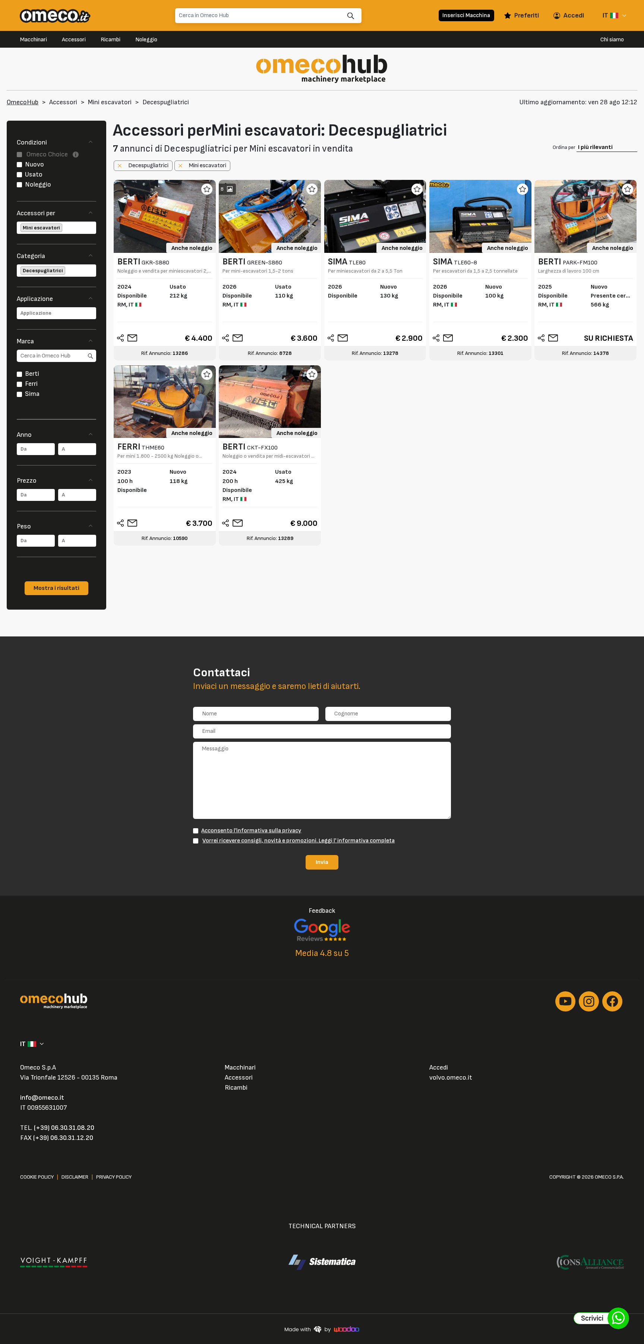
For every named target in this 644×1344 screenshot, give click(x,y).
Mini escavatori (110, 102)
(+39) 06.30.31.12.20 (63, 1138)
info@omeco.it (42, 1098)
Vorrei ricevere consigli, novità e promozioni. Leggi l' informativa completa (298, 840)
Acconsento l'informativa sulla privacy (251, 830)
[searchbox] (64, 228)
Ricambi (110, 39)
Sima (32, 394)
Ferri (31, 384)
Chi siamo (612, 39)
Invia (322, 862)
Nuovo (34, 164)
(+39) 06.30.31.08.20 (64, 1128)
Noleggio (146, 39)
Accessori (74, 39)
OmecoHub (22, 102)
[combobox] (56, 228)
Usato (33, 174)
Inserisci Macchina (466, 15)
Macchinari (33, 39)
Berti (32, 374)
